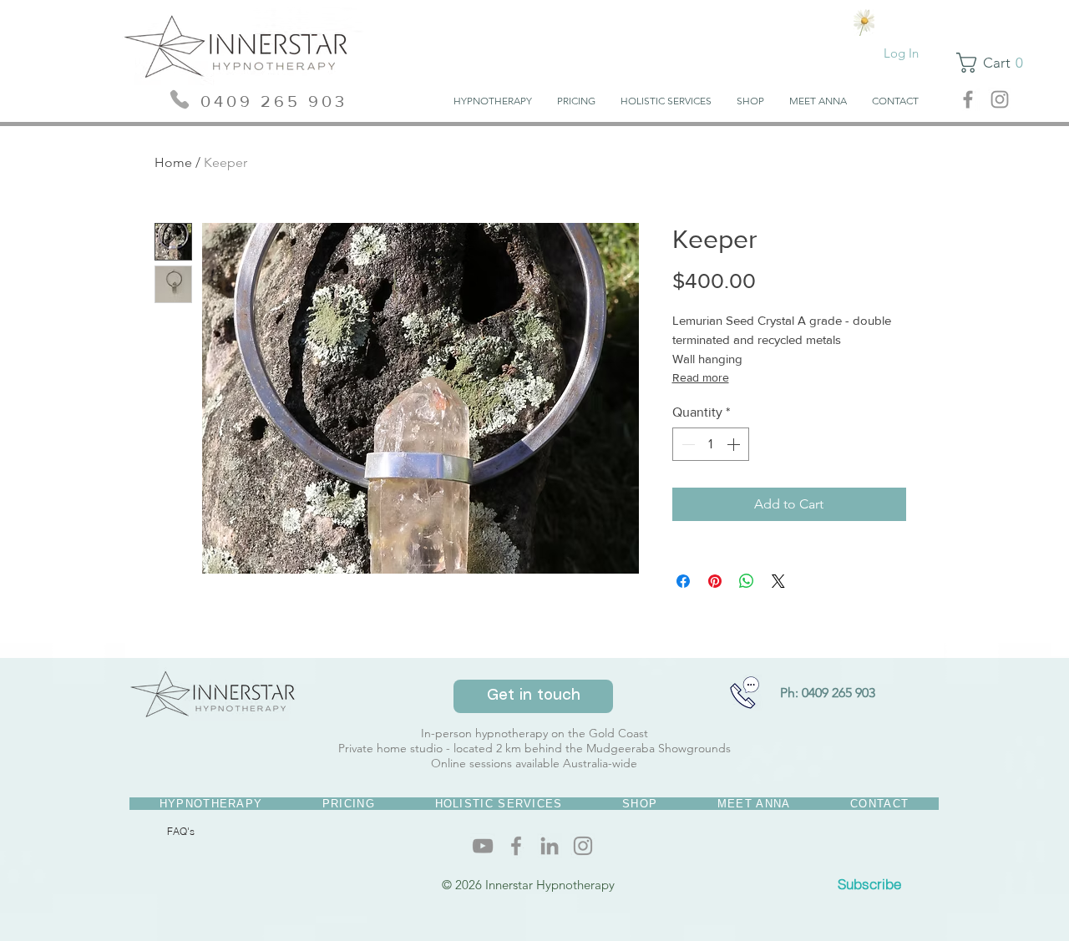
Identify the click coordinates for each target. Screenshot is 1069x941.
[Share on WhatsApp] (747, 581)
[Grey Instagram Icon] (999, 99)
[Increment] (735, 444)
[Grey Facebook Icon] (968, 99)
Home (173, 162)
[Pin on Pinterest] (715, 581)
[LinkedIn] (549, 845)
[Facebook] (516, 845)
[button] (750, 101)
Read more (700, 377)
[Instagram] (582, 845)
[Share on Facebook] (683, 581)
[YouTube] (482, 845)
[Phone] (179, 99)
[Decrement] (686, 444)
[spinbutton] (710, 444)
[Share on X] (778, 581)
